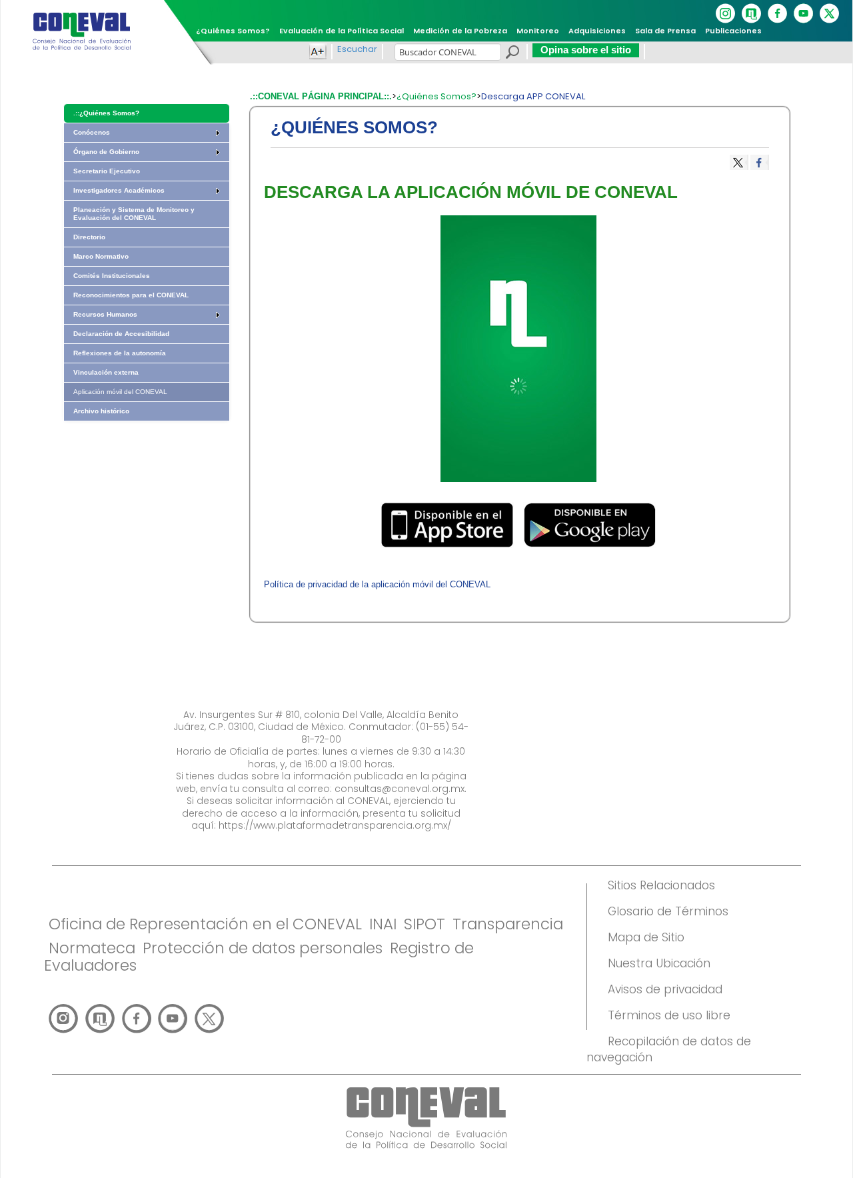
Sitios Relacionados (661, 885)
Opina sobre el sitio (585, 49)
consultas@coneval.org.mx (399, 788)
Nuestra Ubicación (659, 963)
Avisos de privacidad (665, 989)
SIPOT (424, 924)
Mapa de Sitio (646, 937)
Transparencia (507, 924)
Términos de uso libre (669, 1015)
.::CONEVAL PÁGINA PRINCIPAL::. (321, 96)
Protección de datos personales (263, 948)
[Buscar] (511, 54)
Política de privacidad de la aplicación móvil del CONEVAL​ (377, 584)
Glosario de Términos (668, 911)
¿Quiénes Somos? (436, 96)
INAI (383, 924)
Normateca (92, 948)
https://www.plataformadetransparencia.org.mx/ (335, 825)
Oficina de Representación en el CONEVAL (205, 924)
